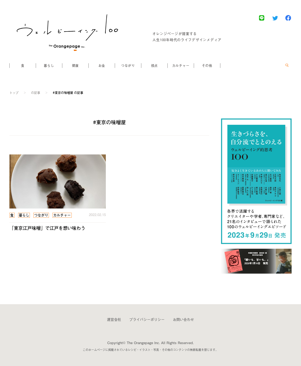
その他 (207, 65)
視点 (154, 65)
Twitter (275, 17)
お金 (101, 65)
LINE (261, 17)
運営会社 (114, 319)
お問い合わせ (183, 319)
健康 (75, 65)
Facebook (288, 17)
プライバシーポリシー (147, 319)
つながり (128, 65)
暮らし (49, 65)
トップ (14, 92)
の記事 (35, 92)
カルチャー (181, 65)
